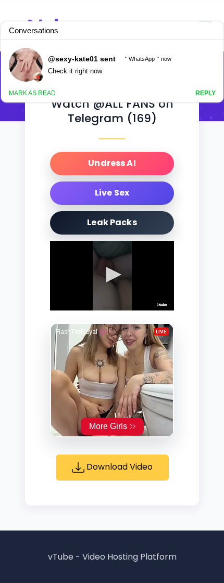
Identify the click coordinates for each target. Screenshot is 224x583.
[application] (112, 275)
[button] (112, 274)
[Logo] (162, 305)
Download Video (118, 467)
